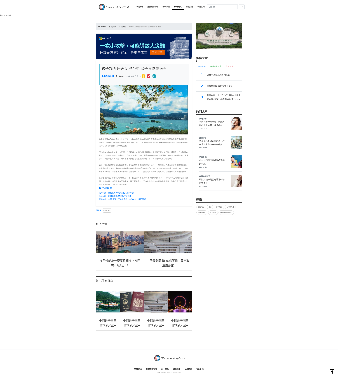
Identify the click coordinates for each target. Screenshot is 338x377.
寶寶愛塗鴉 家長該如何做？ (220, 86)
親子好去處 (202, 212)
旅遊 (210, 207)
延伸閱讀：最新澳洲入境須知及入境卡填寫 (116, 193)
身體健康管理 (153, 7)
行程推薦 (122, 26)
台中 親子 (158, 142)
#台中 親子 (107, 210)
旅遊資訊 (179, 7)
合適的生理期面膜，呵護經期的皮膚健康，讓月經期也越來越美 (212, 125)
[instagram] (154, 76)
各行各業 (202, 7)
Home (103, 26)
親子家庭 (167, 7)
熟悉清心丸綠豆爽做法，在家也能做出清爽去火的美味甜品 (212, 144)
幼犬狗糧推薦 (5, 15)
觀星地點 (201, 207)
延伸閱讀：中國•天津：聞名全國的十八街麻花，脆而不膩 (122, 199)
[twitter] (148, 76)
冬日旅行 (213, 212)
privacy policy (177, 372)
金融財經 (190, 7)
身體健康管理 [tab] (215, 66)
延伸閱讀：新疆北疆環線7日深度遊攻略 (115, 196)
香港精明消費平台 (226, 212)
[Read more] (219, 36)
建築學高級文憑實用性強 (218, 75)
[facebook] (143, 76)
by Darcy (120, 76)
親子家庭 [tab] (202, 66)
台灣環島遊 (230, 207)
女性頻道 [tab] (229, 66)
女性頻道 (140, 7)
